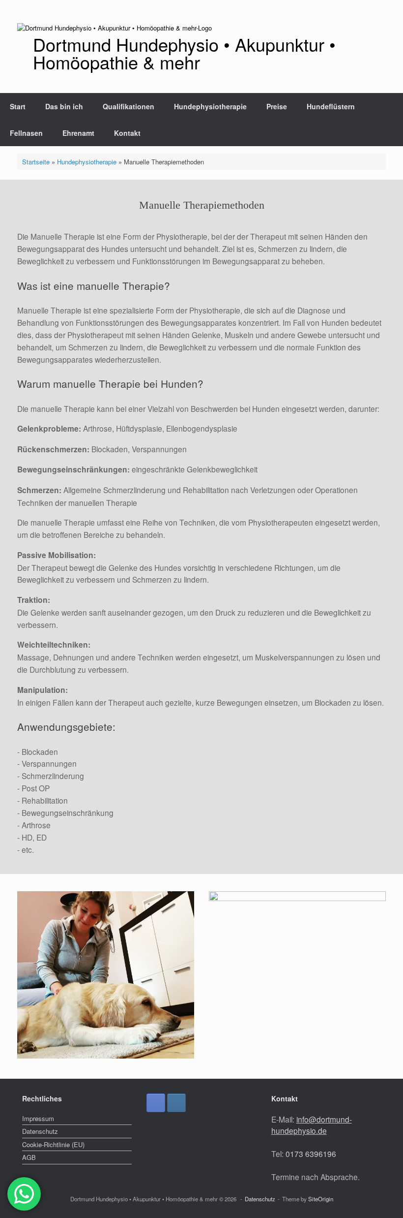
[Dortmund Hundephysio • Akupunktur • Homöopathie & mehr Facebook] (155, 1102)
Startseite (36, 161)
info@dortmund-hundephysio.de (311, 1125)
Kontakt (127, 133)
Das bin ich (64, 106)
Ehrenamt (78, 133)
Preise (276, 106)
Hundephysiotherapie (210, 106)
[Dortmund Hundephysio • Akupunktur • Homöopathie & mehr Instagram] (176, 1102)
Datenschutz (40, 1131)
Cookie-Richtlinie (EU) (53, 1144)
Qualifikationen (128, 106)
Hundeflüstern (331, 106)
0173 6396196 (311, 1153)
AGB (29, 1157)
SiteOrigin (320, 1199)
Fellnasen (26, 133)
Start (18, 106)
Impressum (38, 1118)
